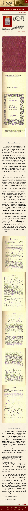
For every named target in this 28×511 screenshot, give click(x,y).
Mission (3, 507)
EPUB (23, 32)
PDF (19, 32)
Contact (24, 507)
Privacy (19, 507)
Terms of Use (13, 507)
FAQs (8, 507)
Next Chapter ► (22, 12)
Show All (7, 32)
